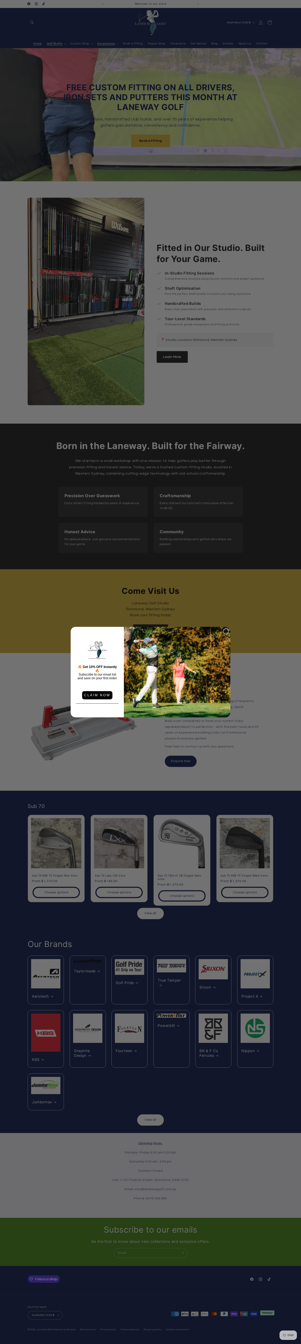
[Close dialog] (225, 631)
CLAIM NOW (97, 695)
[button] (97, 650)
